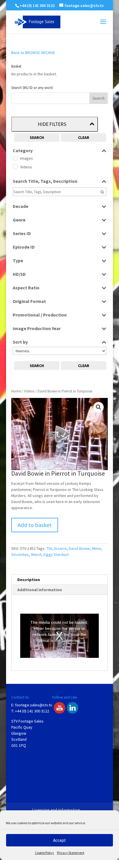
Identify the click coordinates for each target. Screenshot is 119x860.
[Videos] (15, 166)
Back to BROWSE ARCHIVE (33, 52)
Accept (59, 840)
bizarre (60, 548)
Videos (29, 391)
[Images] (15, 158)
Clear (83, 137)
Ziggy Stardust (56, 554)
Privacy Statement (70, 852)
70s (49, 548)
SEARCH (37, 137)
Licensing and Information (56, 809)
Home (16, 391)
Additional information (39, 589)
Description (28, 579)
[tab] (59, 580)
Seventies (20, 554)
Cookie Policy (44, 852)
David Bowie (79, 548)
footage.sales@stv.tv (33, 705)
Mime (96, 548)
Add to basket (35, 524)
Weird (36, 554)
